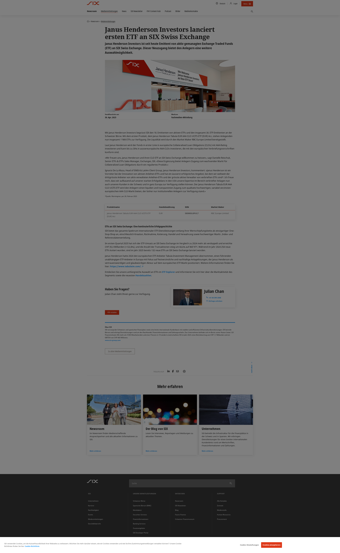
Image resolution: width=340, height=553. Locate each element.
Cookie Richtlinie (32, 546)
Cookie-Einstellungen (249, 545)
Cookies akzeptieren (271, 545)
